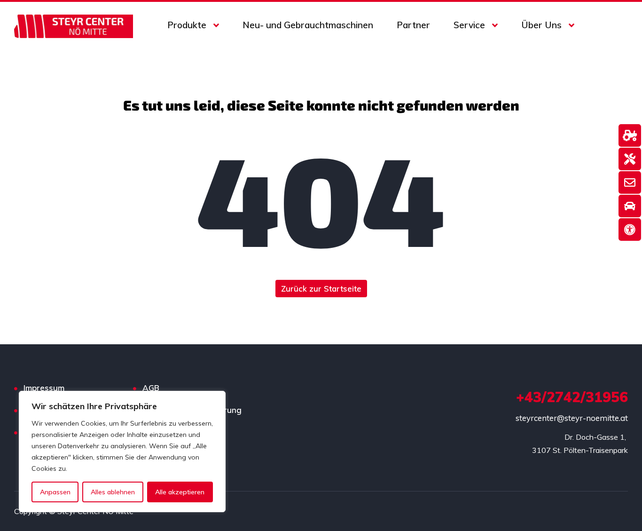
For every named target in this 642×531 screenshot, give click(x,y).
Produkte (186, 25)
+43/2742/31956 (572, 397)
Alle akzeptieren (179, 492)
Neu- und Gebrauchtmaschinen (308, 25)
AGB (150, 388)
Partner (413, 25)
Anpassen (55, 492)
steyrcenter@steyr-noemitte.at (572, 418)
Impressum (43, 388)
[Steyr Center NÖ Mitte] (73, 25)
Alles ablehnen (113, 492)
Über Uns (541, 25)
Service (469, 25)
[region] (122, 451)
